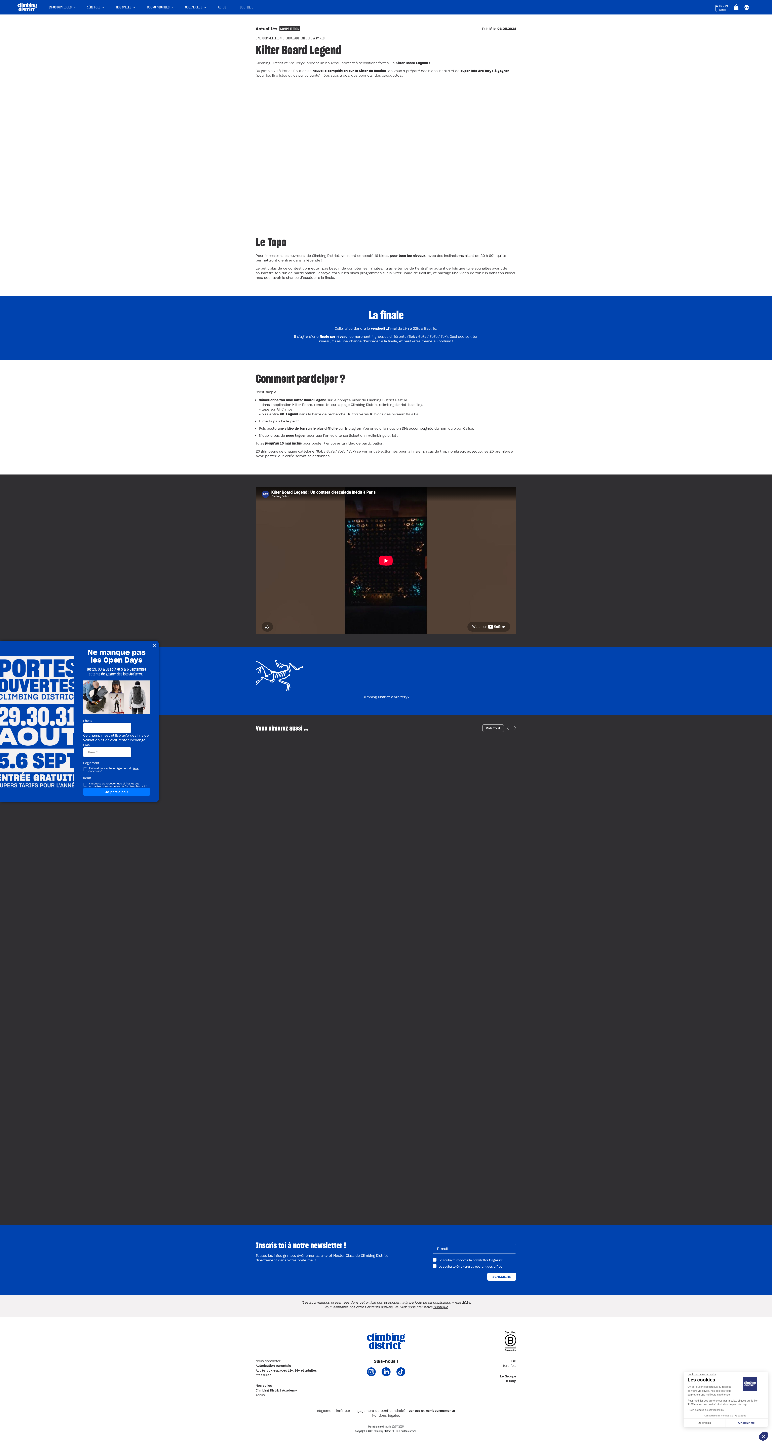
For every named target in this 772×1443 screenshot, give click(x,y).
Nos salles (123, 7)
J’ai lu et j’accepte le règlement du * (113, 770)
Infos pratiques (60, 7)
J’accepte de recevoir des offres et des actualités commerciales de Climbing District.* (117, 785)
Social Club (193, 7)
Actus (222, 7)
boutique (440, 1307)
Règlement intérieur (333, 1410)
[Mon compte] (746, 7)
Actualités (266, 29)
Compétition (289, 28)
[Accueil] (27, 7)
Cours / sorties (158, 7)
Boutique (246, 7)
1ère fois (93, 7)
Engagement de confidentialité (379, 1410)
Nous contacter (268, 1361)
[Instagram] (371, 1374)
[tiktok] (400, 1374)
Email (87, 745)
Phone (87, 720)
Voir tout (493, 728)
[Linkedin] (386, 1374)
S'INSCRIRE (502, 1276)
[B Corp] (510, 1344)
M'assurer (263, 1375)
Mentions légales (386, 1415)
